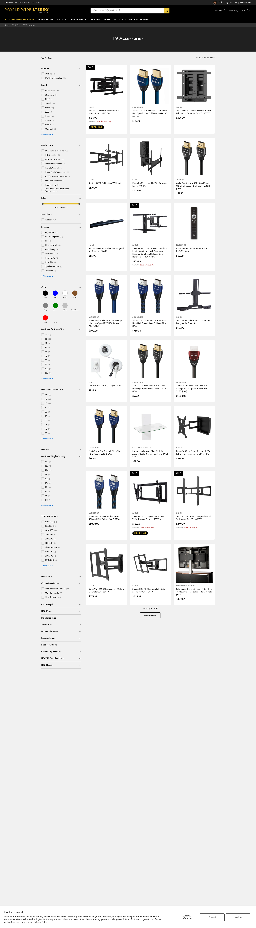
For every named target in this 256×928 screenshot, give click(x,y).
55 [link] (47, 360)
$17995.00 (64, 208)
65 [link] (48, 339)
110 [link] (47, 500)
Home (7, 25)
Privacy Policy (41, 922)
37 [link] (48, 399)
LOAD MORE (150, 616)
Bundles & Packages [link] (54, 181)
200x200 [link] (50, 539)
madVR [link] (49, 125)
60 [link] (47, 343)
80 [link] (47, 365)
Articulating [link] (51, 250)
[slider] (43, 204)
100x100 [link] (50, 526)
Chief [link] (48, 99)
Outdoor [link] (50, 271)
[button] (246, 10)
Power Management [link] (55, 164)
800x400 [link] (50, 543)
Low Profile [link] (51, 254)
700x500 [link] (50, 552)
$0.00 (56, 208)
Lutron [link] (49, 121)
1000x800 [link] (51, 560)
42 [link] (47, 408)
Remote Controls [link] (53, 168)
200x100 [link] (50, 535)
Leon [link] (48, 112)
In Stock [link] (50, 220)
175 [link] (48, 483)
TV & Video (16, 25)
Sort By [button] (198, 58)
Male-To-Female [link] (53, 593)
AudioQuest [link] (52, 91)
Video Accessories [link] (54, 160)
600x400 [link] (51, 522)
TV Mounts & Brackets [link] (56, 151)
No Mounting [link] (52, 548)
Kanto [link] (49, 108)
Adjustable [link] (51, 232)
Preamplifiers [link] (52, 185)
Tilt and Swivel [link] (53, 245)
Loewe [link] (49, 116)
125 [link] (48, 466)
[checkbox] (42, 73)
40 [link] (48, 395)
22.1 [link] (48, 487)
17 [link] (47, 416)
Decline (238, 917)
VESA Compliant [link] (54, 237)
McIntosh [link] (50, 129)
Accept (212, 917)
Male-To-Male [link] (53, 597)
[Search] (166, 10)
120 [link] (48, 373)
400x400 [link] (51, 530)
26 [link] (47, 425)
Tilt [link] (48, 241)
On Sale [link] (50, 74)
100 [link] (48, 369)
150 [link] (48, 462)
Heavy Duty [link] (51, 258)
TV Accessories (29, 25)
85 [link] (47, 352)
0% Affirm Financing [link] (55, 78)
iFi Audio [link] (50, 104)
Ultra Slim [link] (50, 262)
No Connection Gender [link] (57, 589)
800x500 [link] (50, 556)
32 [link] (47, 412)
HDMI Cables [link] (52, 155)
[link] (45, 294)
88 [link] (47, 475)
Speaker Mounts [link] (53, 267)
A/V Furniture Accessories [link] (57, 177)
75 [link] (47, 356)
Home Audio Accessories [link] (57, 172)
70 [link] (47, 348)
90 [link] (48, 335)
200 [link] (48, 470)
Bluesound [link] (51, 95)
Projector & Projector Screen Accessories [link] (57, 190)
